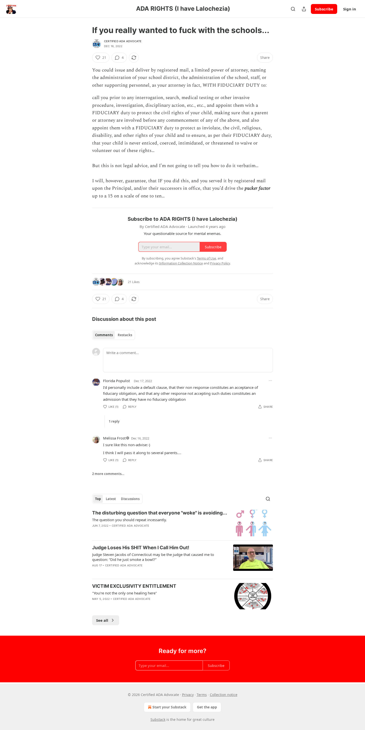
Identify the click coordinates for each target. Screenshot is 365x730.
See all (102, 620)
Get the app (207, 707)
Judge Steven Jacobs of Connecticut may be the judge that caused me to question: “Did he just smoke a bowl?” (153, 557)
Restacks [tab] (125, 335)
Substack (157, 719)
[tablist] (113, 335)
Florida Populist (116, 380)
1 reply (114, 421)
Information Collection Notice (181, 263)
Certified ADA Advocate (123, 41)
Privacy (188, 694)
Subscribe (324, 8)
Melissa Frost (114, 438)
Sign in (349, 8)
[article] (182, 523)
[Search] (293, 9)
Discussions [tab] (130, 499)
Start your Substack (169, 707)
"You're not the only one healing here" (124, 592)
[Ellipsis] (270, 381)
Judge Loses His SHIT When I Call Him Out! (140, 547)
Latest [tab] (111, 499)
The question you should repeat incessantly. (129, 519)
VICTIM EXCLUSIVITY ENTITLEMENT (134, 586)
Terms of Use (206, 258)
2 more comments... (108, 474)
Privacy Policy (220, 263)
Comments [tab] (104, 335)
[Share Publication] (304, 9)
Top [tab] (98, 499)
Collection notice (223, 694)
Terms (202, 694)
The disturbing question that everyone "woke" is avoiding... (159, 513)
